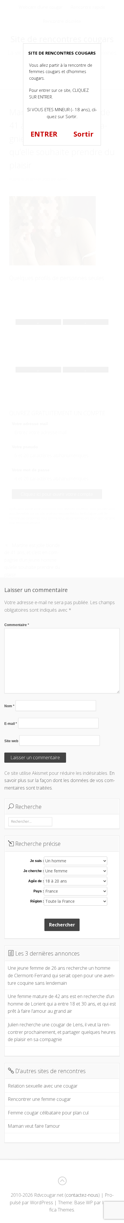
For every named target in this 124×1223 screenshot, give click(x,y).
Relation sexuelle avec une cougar (43, 1086)
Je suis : (37, 861)
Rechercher (62, 925)
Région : (37, 901)
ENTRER (44, 134)
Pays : (38, 891)
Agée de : (36, 881)
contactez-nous (82, 1195)
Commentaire (16, 625)
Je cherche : (33, 871)
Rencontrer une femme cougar (39, 1099)
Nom (9, 706)
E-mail (10, 724)
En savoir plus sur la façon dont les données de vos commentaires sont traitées (59, 780)
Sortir (83, 134)
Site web (11, 741)
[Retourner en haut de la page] (62, 1181)
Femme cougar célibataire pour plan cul (48, 1113)
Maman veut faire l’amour (34, 1126)
